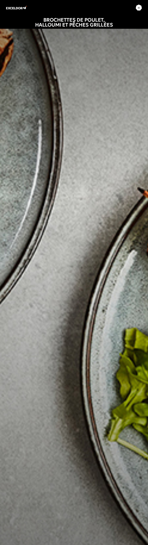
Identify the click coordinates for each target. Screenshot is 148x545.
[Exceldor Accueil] (16, 7)
